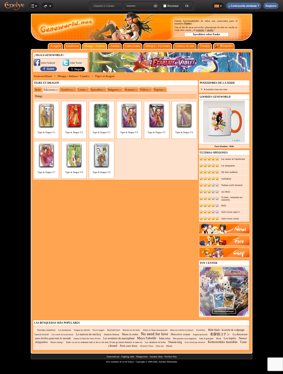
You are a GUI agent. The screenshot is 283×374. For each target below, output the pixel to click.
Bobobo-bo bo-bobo (131, 330)
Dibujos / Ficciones (158, 46)
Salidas (115, 46)
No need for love (154, 334)
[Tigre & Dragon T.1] (46, 125)
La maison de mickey (88, 334)
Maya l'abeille (146, 338)
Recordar (173, 6)
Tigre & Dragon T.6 (184, 132)
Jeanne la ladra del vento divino (87, 338)
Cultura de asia (185, 46)
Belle (223, 205)
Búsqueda (225, 45)
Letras (83, 89)
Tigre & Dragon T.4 (129, 132)
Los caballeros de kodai (155, 342)
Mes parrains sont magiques (185, 338)
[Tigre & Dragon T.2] (74, 125)
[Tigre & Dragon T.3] (101, 125)
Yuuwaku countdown (46, 330)
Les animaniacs (64, 330)
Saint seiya (164, 338)
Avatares (130, 89)
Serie (38, 89)
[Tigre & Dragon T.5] (156, 125)
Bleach (169, 346)
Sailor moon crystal (230, 218)
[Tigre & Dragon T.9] (101, 165)
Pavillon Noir (170, 356)
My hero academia (229, 172)
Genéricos (72, 46)
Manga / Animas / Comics (73, 76)
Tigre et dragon (105, 76)
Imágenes (115, 89)
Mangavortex (142, 356)
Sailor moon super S (230, 212)
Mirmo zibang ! (56, 342)
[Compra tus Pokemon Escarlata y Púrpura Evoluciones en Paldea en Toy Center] (224, 315)
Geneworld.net (43, 76)
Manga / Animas (94, 46)
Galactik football (41, 334)
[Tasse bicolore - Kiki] (224, 141)
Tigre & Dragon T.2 (74, 132)
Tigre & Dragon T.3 (101, 132)
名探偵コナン (220, 334)
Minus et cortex (130, 334)
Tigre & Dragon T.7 (46, 172)
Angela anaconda (200, 334)
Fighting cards (127, 356)
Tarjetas (160, 89)
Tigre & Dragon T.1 (46, 132)
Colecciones (132, 46)
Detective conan (180, 334)
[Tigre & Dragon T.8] (74, 165)
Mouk (218, 338)
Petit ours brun (128, 345)
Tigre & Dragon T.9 (101, 172)
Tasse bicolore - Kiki (224, 146)
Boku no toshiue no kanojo (181, 330)
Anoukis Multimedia (168, 361)
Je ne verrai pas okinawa (195, 342)
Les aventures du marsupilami (118, 338)
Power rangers (99, 330)
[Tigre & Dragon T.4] (129, 125)
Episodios (98, 89)
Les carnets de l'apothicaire (233, 159)
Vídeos (145, 89)
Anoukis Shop (156, 356)
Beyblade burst (113, 330)
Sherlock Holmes (111, 334)
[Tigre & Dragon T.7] (46, 165)
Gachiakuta (226, 178)
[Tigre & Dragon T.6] (184, 125)
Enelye (187, 23)
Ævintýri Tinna (146, 346)
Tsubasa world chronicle (232, 185)
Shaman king (175, 342)
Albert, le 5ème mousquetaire (155, 330)
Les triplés (230, 338)
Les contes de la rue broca (62, 334)
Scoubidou (200, 330)
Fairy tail (160, 346)
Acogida (55, 46)
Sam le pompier (206, 338)
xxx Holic (225, 192)
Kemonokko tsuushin (222, 342)
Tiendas (205, 46)
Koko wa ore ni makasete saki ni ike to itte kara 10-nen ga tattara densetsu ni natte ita (104, 342)
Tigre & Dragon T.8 (74, 172)
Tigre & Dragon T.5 (156, 132)
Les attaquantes (228, 165)
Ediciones (51, 89)
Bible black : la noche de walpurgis (226, 329)
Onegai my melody (82, 330)
